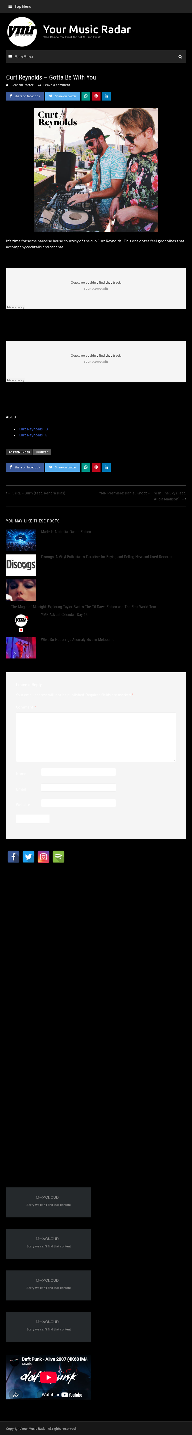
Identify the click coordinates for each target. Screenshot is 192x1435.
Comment (26, 706)
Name (21, 773)
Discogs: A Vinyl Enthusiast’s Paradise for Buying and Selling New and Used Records (106, 556)
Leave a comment (57, 85)
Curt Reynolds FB (33, 428)
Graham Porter (23, 85)
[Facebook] (13, 857)
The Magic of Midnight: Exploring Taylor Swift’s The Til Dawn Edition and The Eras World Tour (83, 606)
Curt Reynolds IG (32, 434)
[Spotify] (58, 857)
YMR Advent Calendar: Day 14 (64, 614)
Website (23, 804)
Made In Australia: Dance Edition (66, 531)
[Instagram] (43, 857)
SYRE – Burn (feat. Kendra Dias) (38, 492)
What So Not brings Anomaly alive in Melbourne (77, 639)
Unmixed (42, 452)
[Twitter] (28, 857)
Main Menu (23, 56)
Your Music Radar (87, 29)
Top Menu (22, 6)
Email (21, 789)
